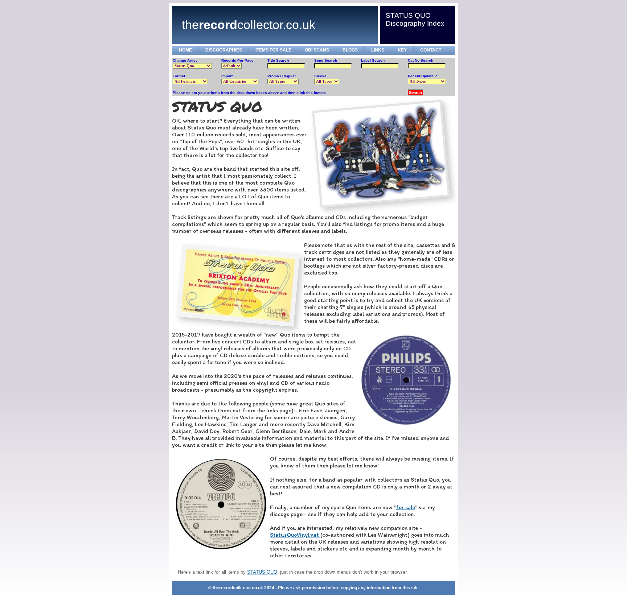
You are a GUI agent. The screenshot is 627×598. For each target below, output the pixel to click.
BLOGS (350, 50)
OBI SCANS (317, 50)
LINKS (377, 50)
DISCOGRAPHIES (223, 50)
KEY (402, 50)
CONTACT (430, 50)
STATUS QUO (262, 572)
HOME (185, 50)
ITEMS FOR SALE (273, 50)
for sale (405, 507)
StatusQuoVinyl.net (295, 534)
